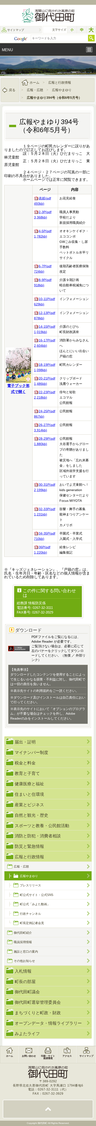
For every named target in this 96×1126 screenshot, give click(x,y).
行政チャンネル (30, 913)
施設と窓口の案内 (26, 951)
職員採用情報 (23, 942)
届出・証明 (25, 742)
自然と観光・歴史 (31, 815)
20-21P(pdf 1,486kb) (44, 381)
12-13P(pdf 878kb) (44, 315)
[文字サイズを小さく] (72, 29)
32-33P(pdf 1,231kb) (44, 511)
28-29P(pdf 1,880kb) (44, 441)
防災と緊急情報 (29, 846)
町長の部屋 (25, 981)
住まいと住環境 (29, 794)
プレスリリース (30, 885)
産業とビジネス (29, 804)
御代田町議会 (27, 991)
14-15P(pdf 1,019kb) (44, 329)
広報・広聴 (35, 90)
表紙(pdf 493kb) (42, 200)
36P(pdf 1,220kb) (42, 549)
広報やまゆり (62, 90)
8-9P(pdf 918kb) (42, 282)
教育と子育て (27, 773)
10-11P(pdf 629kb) (44, 301)
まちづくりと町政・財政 (38, 1012)
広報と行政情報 (59, 82)
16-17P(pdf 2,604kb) (44, 342)
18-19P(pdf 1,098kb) (44, 367)
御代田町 (43, 1123)
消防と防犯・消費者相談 (38, 835)
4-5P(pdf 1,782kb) (42, 233)
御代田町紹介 (23, 932)
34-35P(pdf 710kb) (44, 536)
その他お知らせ (24, 961)
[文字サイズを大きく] (91, 29)
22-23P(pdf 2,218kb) (44, 394)
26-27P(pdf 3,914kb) (44, 427)
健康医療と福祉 (29, 783)
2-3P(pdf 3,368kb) (42, 214)
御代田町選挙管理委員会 (38, 1002)
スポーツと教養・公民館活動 (42, 825)
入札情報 (23, 971)
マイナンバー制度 (31, 752)
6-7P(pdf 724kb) (42, 268)
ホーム (34, 82)
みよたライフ (27, 1033)
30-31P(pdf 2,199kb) (44, 487)
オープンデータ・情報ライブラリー (48, 1023)
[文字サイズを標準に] (81, 29)
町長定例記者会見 (32, 923)
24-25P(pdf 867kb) (44, 413)
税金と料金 (25, 762)
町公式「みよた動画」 (35, 904)
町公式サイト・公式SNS (36, 895)
